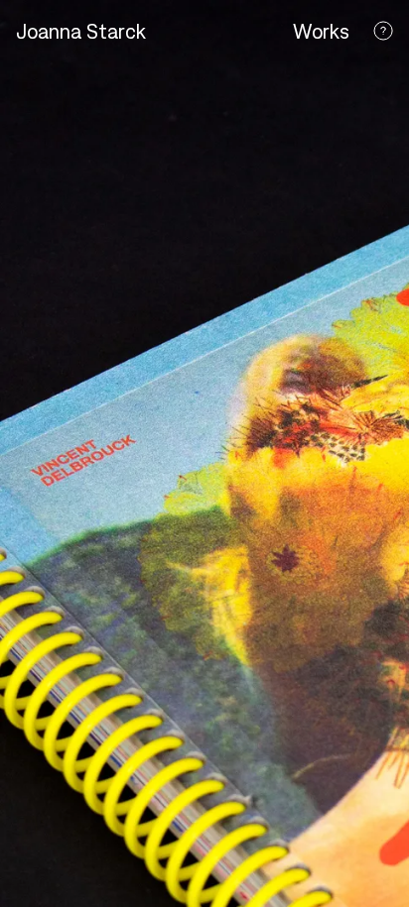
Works (321, 31)
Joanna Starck (81, 31)
